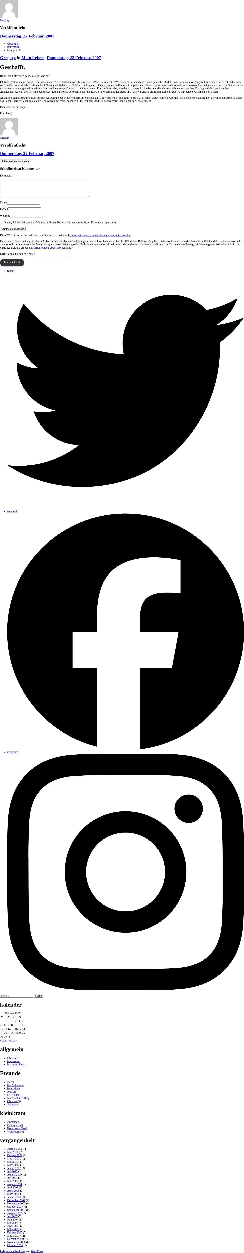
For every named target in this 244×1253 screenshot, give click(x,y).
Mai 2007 (12, 1222)
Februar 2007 (14, 1232)
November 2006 (16, 1242)
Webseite (5, 215)
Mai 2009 (12, 1181)
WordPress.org (15, 1131)
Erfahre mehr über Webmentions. (53, 247)
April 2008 (13, 1190)
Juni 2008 (12, 1187)
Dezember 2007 (16, 1200)
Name (3, 202)
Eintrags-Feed (15, 1125)
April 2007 (13, 1225)
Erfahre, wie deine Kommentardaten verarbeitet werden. (99, 235)
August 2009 (14, 1174)
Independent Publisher (12, 1251)
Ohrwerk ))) (14, 1101)
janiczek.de (13, 1088)
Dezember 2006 (16, 1238)
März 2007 (13, 1229)
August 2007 (14, 1213)
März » (13, 1040)
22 (12, 1032)
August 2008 (14, 1184)
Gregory (4, 20)
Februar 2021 (14, 1155)
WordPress (37, 1251)
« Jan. (3, 1040)
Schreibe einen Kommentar (15, 161)
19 (2, 1032)
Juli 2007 (12, 1216)
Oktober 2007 (15, 1206)
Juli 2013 (12, 1171)
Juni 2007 (12, 1219)
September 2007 (16, 1209)
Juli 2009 (12, 1177)
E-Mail (4, 209)
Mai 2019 (12, 1161)
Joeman (11, 1091)
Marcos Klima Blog (18, 1098)
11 (23, 1025)
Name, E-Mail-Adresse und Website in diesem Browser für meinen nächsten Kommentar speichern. (60, 222)
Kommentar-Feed (17, 1128)
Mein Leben (32, 57)
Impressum (13, 46)
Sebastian (12, 1104)
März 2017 (13, 1164)
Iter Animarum (15, 1085)
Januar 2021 (14, 1158)
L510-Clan (13, 1094)
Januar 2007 (14, 1235)
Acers (10, 1081)
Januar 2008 (14, 1197)
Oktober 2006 (15, 1245)
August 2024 (14, 1148)
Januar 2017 (14, 1168)
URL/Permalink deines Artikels (17, 253)
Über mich (13, 43)
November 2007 (16, 1203)
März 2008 (13, 1193)
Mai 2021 (12, 1152)
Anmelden (13, 1121)
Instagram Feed (15, 50)
